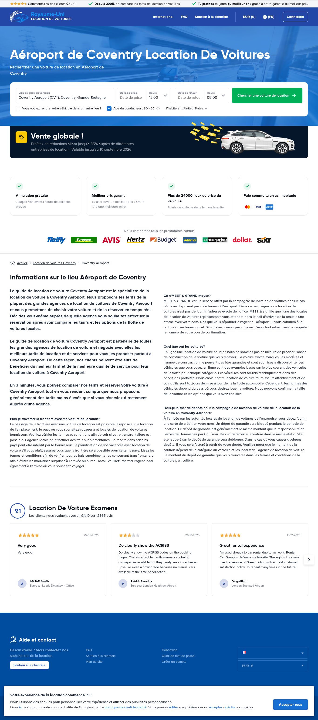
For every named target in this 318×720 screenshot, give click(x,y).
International (163, 16)
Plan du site (94, 662)
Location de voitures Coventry (54, 263)
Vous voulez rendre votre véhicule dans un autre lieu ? (61, 108)
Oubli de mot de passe (178, 656)
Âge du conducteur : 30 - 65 (133, 108)
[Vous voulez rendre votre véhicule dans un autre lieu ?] (18, 108)
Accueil (22, 263)
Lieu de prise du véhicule (34, 93)
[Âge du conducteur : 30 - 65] (109, 108)
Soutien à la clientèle (211, 16)
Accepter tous (290, 704)
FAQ (184, 16)
